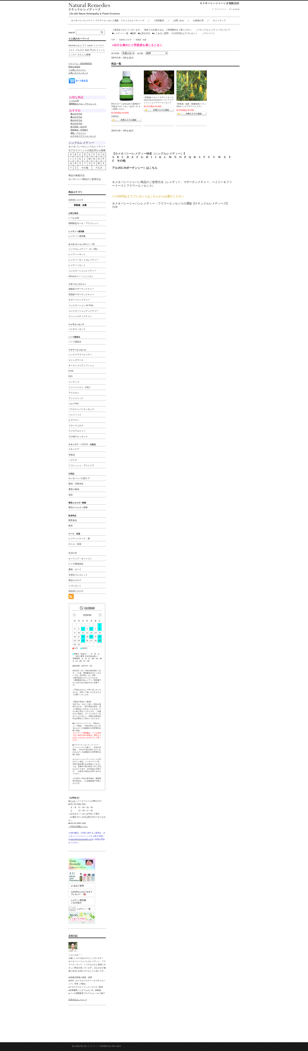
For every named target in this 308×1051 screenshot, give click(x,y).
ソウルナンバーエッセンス (81, 409)
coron (90, 45)
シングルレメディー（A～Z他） (83, 249)
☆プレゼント (74, 586)
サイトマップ (219, 20)
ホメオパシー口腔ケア (79, 478)
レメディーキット (77, 254)
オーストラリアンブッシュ (81, 365)
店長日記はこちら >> (77, 1000)
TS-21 (93, 50)
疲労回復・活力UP (78, 127)
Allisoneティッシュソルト (80, 276)
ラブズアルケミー (77, 431)
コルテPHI (73, 403)
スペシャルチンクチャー (80, 316)
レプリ (83, 45)
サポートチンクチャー (79, 300)
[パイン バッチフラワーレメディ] (191, 85)
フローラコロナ (75, 425)
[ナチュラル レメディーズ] (89, 6)
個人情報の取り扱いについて (83, 1046)
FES (70, 376)
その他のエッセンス (78, 436)
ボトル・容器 (74, 544)
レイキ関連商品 (75, 564)
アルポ (98, 167)
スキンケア (73, 449)
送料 (133, 33)
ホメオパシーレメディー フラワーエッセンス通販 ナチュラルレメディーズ (107, 20)
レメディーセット (77, 265)
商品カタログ (74, 580)
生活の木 (72, 553)
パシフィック (74, 414)
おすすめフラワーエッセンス (83, 136)
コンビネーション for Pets (80, 305)
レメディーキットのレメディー (83, 260)
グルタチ (80, 50)
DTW (70, 371)
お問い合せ (178, 20)
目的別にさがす (125, 40)
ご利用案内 (158, 20)
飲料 (70, 525)
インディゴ (73, 382)
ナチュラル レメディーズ (84, 9)
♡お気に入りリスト (77, 70)
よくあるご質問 (160, 33)
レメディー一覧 (120, 33)
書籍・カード (74, 569)
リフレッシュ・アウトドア (81, 465)
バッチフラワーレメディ (80, 354)
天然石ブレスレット (78, 575)
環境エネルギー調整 (78, 507)
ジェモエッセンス (77, 329)
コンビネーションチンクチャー (83, 311)
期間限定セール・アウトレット (83, 223)
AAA (87, 50)
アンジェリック (75, 398)
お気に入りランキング (78, 73)
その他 (121, 160)
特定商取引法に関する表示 (110, 1046)
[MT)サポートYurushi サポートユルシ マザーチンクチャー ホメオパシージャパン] (126, 85)
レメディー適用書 (77, 236)
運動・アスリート (78, 133)
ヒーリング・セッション (80, 558)
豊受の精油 (73, 489)
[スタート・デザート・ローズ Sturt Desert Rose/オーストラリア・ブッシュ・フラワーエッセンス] (159, 82)
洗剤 (70, 495)
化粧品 (71, 454)
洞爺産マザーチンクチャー (81, 289)
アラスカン (73, 393)
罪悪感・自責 (80, 205)
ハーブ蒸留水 (74, 342)
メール (73, 801)
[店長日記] (72, 950)
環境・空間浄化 (75, 484)
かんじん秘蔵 (84, 54)
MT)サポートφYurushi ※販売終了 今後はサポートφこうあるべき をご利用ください (126, 106)
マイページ (219, 9)
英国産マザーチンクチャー (81, 294)
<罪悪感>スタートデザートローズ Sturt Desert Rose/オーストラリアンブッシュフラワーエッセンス (159, 100)
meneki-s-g (73, 45)
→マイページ (208, 33)
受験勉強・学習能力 (79, 130)
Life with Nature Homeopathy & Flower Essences (94, 13)
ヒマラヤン (73, 420)
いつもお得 (74, 101)
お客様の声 (198, 20)
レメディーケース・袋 (79, 538)
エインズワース (75, 360)
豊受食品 (72, 520)
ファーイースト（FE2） (80, 387)
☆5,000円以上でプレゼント (184, 33)
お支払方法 (144, 33)
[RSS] (71, 597)
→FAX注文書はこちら (78, 826)
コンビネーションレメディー (82, 271)
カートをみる (235, 9)
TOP (113, 40)
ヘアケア (72, 460)
